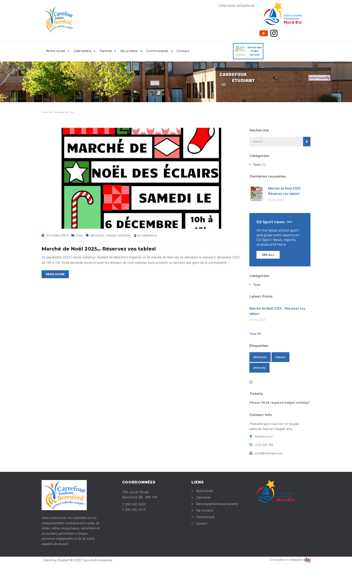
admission (97, 235)
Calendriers (82, 51)
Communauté (157, 51)
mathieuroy (149, 235)
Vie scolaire (129, 51)
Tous (79, 235)
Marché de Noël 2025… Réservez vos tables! (99, 249)
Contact (183, 51)
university (124, 235)
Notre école (55, 51)
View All (255, 334)
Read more (55, 274)
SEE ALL (268, 255)
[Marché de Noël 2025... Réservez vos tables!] (141, 178)
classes (111, 235)
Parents (106, 51)
